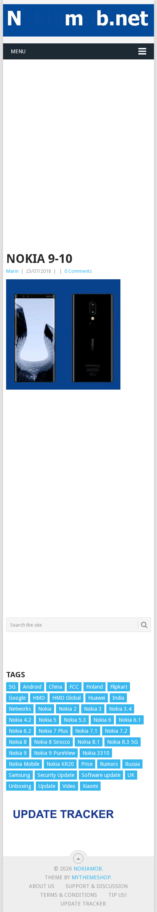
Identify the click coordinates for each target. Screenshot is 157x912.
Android (32, 687)
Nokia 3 (93, 709)
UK (131, 775)
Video (68, 786)
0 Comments (78, 271)
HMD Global (66, 698)
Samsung (19, 775)
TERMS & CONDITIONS (68, 895)
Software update (101, 775)
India (118, 698)
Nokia (44, 709)
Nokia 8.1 (88, 742)
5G (12, 687)
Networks (20, 709)
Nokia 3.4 (120, 709)
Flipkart (118, 687)
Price (87, 764)
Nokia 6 (102, 720)
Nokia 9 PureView (54, 753)
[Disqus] (78, 507)
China (55, 687)
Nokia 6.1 (130, 720)
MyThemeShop (91, 877)
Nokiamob (88, 869)
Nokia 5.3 (75, 720)
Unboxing (20, 786)
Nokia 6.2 (20, 731)
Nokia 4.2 (20, 720)
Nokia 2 (68, 709)
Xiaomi (90, 786)
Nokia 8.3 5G (122, 742)
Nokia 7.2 (116, 731)
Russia (132, 764)
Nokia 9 (18, 753)
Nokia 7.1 (86, 731)
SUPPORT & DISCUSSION (97, 886)
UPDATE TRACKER (83, 904)
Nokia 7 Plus (53, 731)
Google (17, 698)
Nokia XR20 (60, 764)
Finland (94, 687)
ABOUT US (41, 886)
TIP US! (117, 895)
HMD (39, 698)
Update (46, 786)
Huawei (96, 698)
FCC (74, 687)
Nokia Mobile (24, 764)
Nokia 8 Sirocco (52, 742)
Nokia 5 (47, 720)
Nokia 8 (18, 742)
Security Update (55, 775)
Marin (12, 271)
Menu (18, 51)
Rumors (109, 764)
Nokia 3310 (95, 753)
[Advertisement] (78, 138)
